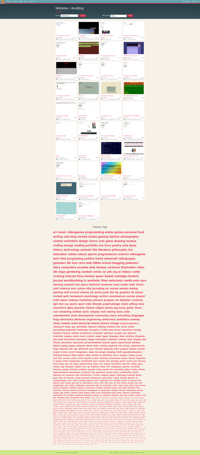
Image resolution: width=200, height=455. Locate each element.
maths (92, 398)
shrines (55, 426)
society (138, 424)
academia (103, 416)
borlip (58, 57)
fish (60, 358)
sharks (142, 398)
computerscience (128, 406)
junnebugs (104, 97)
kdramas (69, 423)
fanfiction (94, 284)
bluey (135, 39)
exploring (105, 159)
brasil (81, 392)
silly (113, 79)
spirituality (81, 326)
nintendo (112, 339)
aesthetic (93, 280)
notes (89, 426)
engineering (94, 319)
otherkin (69, 416)
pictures (122, 390)
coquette (91, 369)
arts (73, 288)
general (120, 419)
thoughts (93, 329)
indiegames (80, 385)
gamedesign (74, 372)
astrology (114, 361)
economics (131, 412)
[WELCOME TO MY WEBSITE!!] (134, 108)
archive (103, 296)
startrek (99, 430)
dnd (61, 304)
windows (57, 369)
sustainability (71, 421)
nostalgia (120, 276)
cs (57, 433)
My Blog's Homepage (61, 196)
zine (77, 375)
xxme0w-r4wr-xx (128, 37)
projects (124, 348)
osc (63, 375)
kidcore (98, 417)
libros (115, 355)
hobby (116, 377)
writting (63, 199)
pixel (140, 383)
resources (70, 375)
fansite (124, 383)
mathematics (126, 372)
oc (104, 271)
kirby (99, 416)
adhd (95, 433)
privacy (143, 385)
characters (84, 179)
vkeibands (138, 159)
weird (74, 323)
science (123, 254)
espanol (130, 437)
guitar (130, 307)
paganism (140, 435)
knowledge (92, 417)
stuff (56, 288)
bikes (143, 430)
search (139, 416)
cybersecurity (138, 345)
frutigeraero (82, 351)
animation (138, 139)
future (109, 435)
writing (108, 59)
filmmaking (131, 390)
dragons (105, 375)
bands (97, 414)
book (60, 339)
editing (133, 304)
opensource (60, 412)
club (98, 442)
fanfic (55, 363)
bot (103, 430)
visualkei (54, 438)
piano (109, 377)
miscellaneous (71, 442)
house (85, 437)
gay (73, 326)
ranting (126, 99)
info (120, 345)
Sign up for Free (186, 1)
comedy (135, 319)
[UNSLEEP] (66, 68)
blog (73, 236)
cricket (132, 416)
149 (75, 177)
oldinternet (136, 431)
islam (120, 437)
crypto (56, 351)
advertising (143, 437)
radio (129, 339)
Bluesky (75, 452)
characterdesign (59, 380)
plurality (69, 404)
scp (112, 435)
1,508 (143, 37)
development (86, 315)
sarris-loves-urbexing (106, 157)
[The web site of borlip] (66, 48)
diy (117, 292)
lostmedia (80, 431)
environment (71, 402)
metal (124, 304)
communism (90, 388)
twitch (124, 388)
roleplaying (141, 79)
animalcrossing (65, 438)
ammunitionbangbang (107, 177)
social (124, 326)
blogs (68, 326)
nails (145, 419)
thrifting (74, 416)
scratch (117, 400)
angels (93, 414)
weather (86, 410)
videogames (62, 79)
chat (144, 339)
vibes (140, 431)
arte (102, 241)
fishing (131, 414)
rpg (116, 307)
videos (126, 271)
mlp (55, 339)
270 (120, 157)
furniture (77, 424)
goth (66, 296)
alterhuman (101, 423)
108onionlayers (83, 157)
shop (122, 336)
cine (111, 380)
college (134, 402)
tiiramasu (59, 177)
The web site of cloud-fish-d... (108, 55)
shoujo (84, 431)
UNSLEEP (59, 75)
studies (131, 440)
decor (110, 430)
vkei (139, 380)
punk (106, 292)
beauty (95, 323)
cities (128, 442)
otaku (124, 419)
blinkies (136, 342)
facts (95, 437)
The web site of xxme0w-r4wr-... (132, 35)
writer (101, 424)
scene (113, 315)
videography (108, 404)
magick (144, 438)
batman (100, 428)
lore (125, 332)
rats (134, 419)
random (86, 271)
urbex (108, 159)
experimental (124, 342)
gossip (74, 438)
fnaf (118, 326)
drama (66, 412)
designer (124, 440)
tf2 (99, 390)
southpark (62, 410)
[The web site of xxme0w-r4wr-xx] (134, 28)
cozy (144, 395)
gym (135, 361)
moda (75, 336)
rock (103, 311)
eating (132, 199)
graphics (125, 292)
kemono (59, 99)
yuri (101, 363)
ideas (107, 412)
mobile (124, 424)
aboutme (79, 307)
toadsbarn (82, 57)
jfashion (131, 377)
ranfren (59, 444)
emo (136, 280)
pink (92, 267)
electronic (127, 398)
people (54, 412)
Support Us (32, 1)
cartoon (56, 366)
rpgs (61, 392)
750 (120, 37)
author (60, 414)
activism (65, 390)
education (60, 254)
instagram (77, 433)
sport (81, 304)
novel (102, 400)
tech (56, 258)
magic (98, 336)
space (84, 284)
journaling (108, 199)
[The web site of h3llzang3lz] (111, 128)
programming (73, 39)
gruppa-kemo (60, 97)
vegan (139, 437)
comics (83, 39)
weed (127, 408)
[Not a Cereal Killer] (66, 208)
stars (111, 383)
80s (121, 400)
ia (142, 431)
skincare (55, 410)
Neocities (57, 452)
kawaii (109, 276)
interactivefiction (82, 438)
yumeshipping (126, 433)
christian (110, 417)
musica (131, 241)
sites (101, 421)
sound (84, 412)
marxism (91, 437)
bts (64, 395)
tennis (95, 419)
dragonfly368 (105, 197)
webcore (92, 326)
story (119, 311)
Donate (117, 452)
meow (96, 383)
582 (120, 97)
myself (124, 380)
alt (115, 383)
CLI (121, 452)
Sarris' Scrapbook (105, 156)
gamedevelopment (132, 351)
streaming (65, 311)
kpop (132, 245)
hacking (102, 326)
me (134, 99)
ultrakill (139, 430)
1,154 (98, 57)
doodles (106, 430)
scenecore (57, 390)
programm (103, 438)
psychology (91, 296)
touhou (116, 372)
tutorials (107, 426)
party (118, 435)
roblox (61, 159)
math (132, 284)
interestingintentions (129, 97)
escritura (55, 430)
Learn (26, 1)
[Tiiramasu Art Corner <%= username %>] (66, 168)
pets (111, 329)
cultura (88, 412)
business (106, 284)
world (54, 414)
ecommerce (135, 398)
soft (68, 426)
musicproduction (83, 426)
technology (72, 249)
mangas (65, 414)
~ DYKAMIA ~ (82, 35)
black (101, 437)
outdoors (126, 392)
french (86, 428)
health (124, 284)
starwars (83, 402)
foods (131, 385)
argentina (106, 442)
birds (95, 345)
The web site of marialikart (130, 75)
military (131, 433)
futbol (65, 361)
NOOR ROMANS (83, 136)
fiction (140, 284)
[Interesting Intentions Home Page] (134, 88)
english (77, 366)
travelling (70, 395)
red (113, 440)
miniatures (102, 442)
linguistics (140, 358)
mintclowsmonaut (61, 157)
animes (141, 348)
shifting (102, 440)
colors (143, 414)
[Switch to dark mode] (198, 1)
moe (91, 431)
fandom (133, 276)
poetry (116, 245)
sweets (121, 431)
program (109, 300)
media (128, 280)
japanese (108, 348)
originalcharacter (107, 433)
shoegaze (64, 430)
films (104, 280)
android (94, 400)
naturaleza (66, 442)
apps (76, 363)
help (135, 404)
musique (55, 435)
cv (88, 423)
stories (114, 288)
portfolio (92, 245)
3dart (128, 424)
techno (111, 410)
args (98, 400)
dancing (141, 361)
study (56, 323)
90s (112, 292)
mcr (144, 402)
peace (110, 442)
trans (141, 304)
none (98, 392)
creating (86, 424)
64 (98, 197)
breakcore (73, 388)
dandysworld (130, 428)
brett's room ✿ (127, 176)
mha (76, 437)
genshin (88, 358)
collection (85, 404)
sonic (116, 79)
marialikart (127, 77)
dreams (132, 358)
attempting (86, 59)
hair (74, 419)
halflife (113, 442)
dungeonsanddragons (61, 440)
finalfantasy (87, 440)
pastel (129, 402)
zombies (135, 440)
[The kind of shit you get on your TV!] (134, 48)
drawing (59, 59)
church (91, 433)
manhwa (60, 397)
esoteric (103, 426)
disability (55, 437)
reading (67, 219)
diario (128, 440)
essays (59, 361)
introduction (85, 375)
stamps (107, 363)
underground (99, 431)
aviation (65, 421)
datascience (82, 444)
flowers (66, 332)
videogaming (136, 417)
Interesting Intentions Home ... (131, 95)
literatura (114, 395)
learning (82, 59)
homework (111, 421)
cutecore (65, 288)
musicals (131, 375)
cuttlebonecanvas (128, 136)
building (106, 423)
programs (136, 428)
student (138, 395)
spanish (56, 383)
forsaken (131, 79)
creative (90, 336)
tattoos (124, 410)
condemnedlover (128, 197)
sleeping (111, 351)
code (127, 311)
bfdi (97, 385)
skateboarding (85, 363)
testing (64, 345)
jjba (94, 424)
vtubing (79, 437)
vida (77, 416)
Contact (142, 452)
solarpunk (82, 433)
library (99, 419)
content (140, 428)
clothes (76, 311)
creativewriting (127, 431)
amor (96, 380)
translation (109, 406)
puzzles (105, 369)
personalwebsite (93, 342)
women (115, 419)
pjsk (73, 383)
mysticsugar (82, 77)
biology (137, 329)
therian (122, 408)
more (59, 437)
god (59, 400)
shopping (140, 336)
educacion (127, 329)
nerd (98, 408)
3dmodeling (57, 395)
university (63, 424)
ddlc (138, 442)
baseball (67, 406)
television (107, 355)
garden (64, 423)
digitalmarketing (89, 419)
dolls (73, 355)
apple (112, 431)
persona (141, 406)
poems (139, 355)
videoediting (68, 408)
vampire (59, 430)
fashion (81, 219)
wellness (81, 421)
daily (129, 430)
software (97, 300)
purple (101, 414)
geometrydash (77, 440)
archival (66, 444)
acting (84, 400)
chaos (87, 431)
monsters (79, 412)
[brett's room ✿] (134, 168)
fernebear (82, 97)
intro (84, 366)
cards (64, 426)
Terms (137, 452)
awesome (98, 398)
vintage (114, 323)
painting (58, 292)
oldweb (75, 332)
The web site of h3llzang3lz (108, 136)
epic (115, 410)
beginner (54, 442)
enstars (77, 419)
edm (80, 414)
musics (94, 431)
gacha (54, 423)
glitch (81, 424)
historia (64, 400)
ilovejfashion (132, 159)
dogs (61, 271)
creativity (64, 59)
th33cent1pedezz (83, 177)
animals (139, 119)
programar (104, 408)
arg (115, 271)
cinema (84, 292)
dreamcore (96, 377)
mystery (65, 369)
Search (15, 1)
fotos (88, 437)
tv (85, 280)
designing (79, 395)
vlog (121, 395)
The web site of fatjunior (130, 196)
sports (92, 254)
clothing (130, 336)
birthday (74, 369)
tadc (81, 440)
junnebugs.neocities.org (107, 95)
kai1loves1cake (128, 157)
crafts (136, 271)
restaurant (125, 414)
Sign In (194, 1)
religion (99, 307)
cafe (125, 400)
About (111, 452)
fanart (138, 307)
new (103, 435)
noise (136, 385)
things (87, 397)
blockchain (95, 430)
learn (108, 416)
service (74, 417)
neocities (68, 431)
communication (106, 431)
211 (143, 157)
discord (132, 332)
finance (66, 355)
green (81, 410)
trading (89, 408)
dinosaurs (88, 395)
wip (75, 348)
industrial (76, 435)
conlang (93, 428)
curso (124, 421)
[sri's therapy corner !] (111, 108)
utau (119, 388)
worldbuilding (73, 280)
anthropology (56, 419)
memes (90, 276)
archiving (63, 444)
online (75, 380)
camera (116, 199)
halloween (113, 416)
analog (120, 412)
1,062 (143, 57)
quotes (68, 424)
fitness (56, 342)
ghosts (97, 424)
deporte (60, 402)
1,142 (120, 57)
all (100, 355)
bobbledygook (83, 217)
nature (82, 254)
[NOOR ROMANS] (89, 128)
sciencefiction (139, 419)
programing (75, 258)
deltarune (80, 319)
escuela (61, 406)
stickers (121, 398)
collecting (103, 358)
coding (58, 245)
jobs (83, 442)
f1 (87, 400)
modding (83, 369)
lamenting (96, 59)
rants (94, 421)
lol (101, 385)
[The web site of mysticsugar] (89, 68)
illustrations (81, 428)
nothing (103, 345)
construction (117, 404)
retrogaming (100, 404)
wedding (70, 417)
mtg (117, 428)
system (124, 358)
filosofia (65, 435)
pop (91, 402)
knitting (131, 355)
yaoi (91, 348)
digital (56, 345)
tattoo (137, 423)
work (55, 358)
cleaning (87, 416)
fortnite (70, 377)
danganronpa (58, 385)
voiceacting (111, 424)
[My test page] (89, 168)
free (108, 366)
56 (120, 197)
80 (143, 177)
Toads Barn (81, 55)
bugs (55, 348)
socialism (119, 410)
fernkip (126, 117)
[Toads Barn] (89, 48)
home (126, 385)
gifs (77, 383)
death (93, 392)
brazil (106, 417)
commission (119, 433)
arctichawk (59, 37)
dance (64, 300)
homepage (63, 416)
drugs (133, 423)
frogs (77, 421)
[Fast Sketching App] (66, 128)
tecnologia (100, 351)
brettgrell (127, 177)
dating (107, 438)
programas (119, 414)
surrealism (96, 410)
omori (67, 397)
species (63, 431)
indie (88, 304)
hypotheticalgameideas (90, 199)
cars (143, 280)
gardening (73, 271)
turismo (111, 419)
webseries (63, 419)
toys (140, 179)
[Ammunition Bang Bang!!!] (111, 168)
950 (75, 77)
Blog (124, 452)
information (101, 339)
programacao (117, 417)
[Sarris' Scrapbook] (111, 148)
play (97, 428)
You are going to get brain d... (63, 95)
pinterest (73, 390)
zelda (73, 437)
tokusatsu (55, 444)
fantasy (101, 267)
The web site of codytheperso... (87, 196)
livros (68, 400)
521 (98, 117)
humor (97, 375)
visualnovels (114, 358)
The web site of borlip (61, 55)
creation (126, 417)
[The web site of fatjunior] (134, 188)
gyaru (140, 363)
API (128, 452)
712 (143, 77)
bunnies (131, 383)
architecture (86, 332)
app (62, 366)
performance (112, 428)
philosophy (90, 219)
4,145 (98, 37)
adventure (85, 377)
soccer (117, 329)
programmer (94, 406)
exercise (126, 437)
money (126, 345)
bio (111, 369)
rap (88, 366)
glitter (54, 431)
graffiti (85, 421)
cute (125, 245)
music (132, 59)
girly (112, 402)
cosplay (68, 336)
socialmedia (135, 392)
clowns (55, 402)
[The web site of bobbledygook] (89, 208)
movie (82, 336)
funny (122, 307)
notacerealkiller (60, 217)
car (101, 395)
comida (130, 296)
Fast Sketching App (61, 136)
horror (93, 241)
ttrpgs (91, 339)
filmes (119, 392)
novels (78, 377)
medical (139, 410)
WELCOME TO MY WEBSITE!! (132, 116)
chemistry (74, 400)
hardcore (82, 416)
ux (89, 428)
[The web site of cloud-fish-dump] (111, 48)
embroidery (110, 437)
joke (109, 438)
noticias (54, 433)
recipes (68, 383)
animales (61, 408)
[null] (57, 156)
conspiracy (86, 417)
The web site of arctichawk (63, 35)
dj (65, 404)
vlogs (122, 426)
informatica (70, 339)
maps (116, 412)
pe (110, 39)
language (114, 336)
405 (120, 117)
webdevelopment (60, 372)
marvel (129, 361)
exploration (59, 438)
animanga (142, 412)
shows (139, 292)
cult (83, 440)
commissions (117, 296)
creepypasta (116, 366)
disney (72, 433)
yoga (74, 404)
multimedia (102, 406)
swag (120, 385)
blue (114, 392)
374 (98, 137)
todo (98, 433)
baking (134, 288)
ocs (68, 159)
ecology (55, 406)
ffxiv (138, 388)
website (124, 288)
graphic (87, 392)
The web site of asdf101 (107, 35)
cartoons (112, 179)
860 (98, 77)
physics (106, 342)
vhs (110, 414)
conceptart (67, 79)
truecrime (96, 412)
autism (80, 355)
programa (69, 419)
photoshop (74, 444)
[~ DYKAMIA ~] (89, 28)
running (56, 388)
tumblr (120, 406)
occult (71, 351)
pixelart (140, 296)
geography (105, 390)
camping (117, 430)
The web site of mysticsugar (86, 75)
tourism (55, 417)
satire (140, 433)
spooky (77, 438)
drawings (69, 366)
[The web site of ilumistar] (111, 68)
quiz (72, 431)
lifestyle (97, 304)
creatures (88, 438)
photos (120, 199)
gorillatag (88, 39)
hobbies (111, 326)
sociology (102, 412)
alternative (81, 339)
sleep (91, 351)
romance (66, 358)
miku (117, 408)
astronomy (66, 342)
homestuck (76, 296)
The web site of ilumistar (107, 75)
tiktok (143, 410)
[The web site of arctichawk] (66, 28)
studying (114, 99)
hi (127, 410)
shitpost (132, 430)
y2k (109, 271)
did (116, 421)
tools (126, 395)
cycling (90, 424)
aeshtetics (87, 79)
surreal (61, 421)
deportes (90, 380)
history (95, 219)
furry (68, 99)
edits (140, 442)
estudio (64, 428)
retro (81, 263)
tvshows (99, 348)
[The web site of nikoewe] (66, 108)
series (98, 292)
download (95, 444)
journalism (119, 369)
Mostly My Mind (83, 116)
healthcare (136, 414)
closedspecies (56, 424)
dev (54, 397)
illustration (128, 267)
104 (120, 177)
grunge (96, 395)
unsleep (59, 77)
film (94, 249)
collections (98, 438)
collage (56, 392)
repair (121, 438)
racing (59, 417)
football (57, 296)
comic (97, 271)
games (68, 39)
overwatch (105, 437)
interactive (85, 372)
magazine (120, 421)
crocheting (84, 423)
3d (132, 292)
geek (136, 430)
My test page (82, 176)
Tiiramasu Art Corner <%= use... (64, 176)
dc (137, 408)
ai (119, 271)
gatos (114, 342)
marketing (85, 300)
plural (95, 416)
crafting (122, 339)
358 (143, 137)
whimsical (69, 437)
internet (70, 276)
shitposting (105, 421)
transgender (74, 361)
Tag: (105, 15)
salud (101, 410)
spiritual (54, 440)
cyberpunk (58, 326)
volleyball (115, 390)
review (144, 428)
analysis (124, 416)
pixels (109, 372)
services (77, 406)
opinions (117, 442)
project (118, 332)
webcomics (109, 319)
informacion (116, 431)
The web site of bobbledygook (86, 216)
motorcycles (120, 440)
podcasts (75, 414)
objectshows (88, 383)
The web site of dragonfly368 (108, 196)
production (88, 139)
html (63, 258)
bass (123, 437)
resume (101, 361)
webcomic (116, 280)
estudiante (55, 421)
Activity (21, 1)
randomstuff (134, 435)
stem (82, 437)
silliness (110, 440)
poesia (128, 421)
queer (100, 276)
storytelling (59, 329)
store (136, 400)
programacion (107, 254)
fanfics (71, 426)
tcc (57, 414)
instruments (135, 437)
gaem (104, 39)
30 (75, 217)
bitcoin (90, 410)
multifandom (93, 438)
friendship (79, 417)
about (89, 345)
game (109, 241)
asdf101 (104, 37)
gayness (85, 99)
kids (108, 428)
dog (93, 372)
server (104, 428)
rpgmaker (117, 426)
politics (89, 258)
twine (78, 402)
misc (106, 400)
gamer (55, 408)
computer (98, 332)
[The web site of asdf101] (111, 28)
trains (124, 402)
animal (75, 431)
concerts (117, 424)
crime (96, 435)
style (62, 383)
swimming (106, 410)
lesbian (131, 395)
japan (105, 336)
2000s (97, 263)
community (102, 315)
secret (70, 444)
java (92, 412)
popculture (101, 372)
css (66, 304)
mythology (121, 375)
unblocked (92, 404)
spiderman (121, 428)
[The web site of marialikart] (134, 68)
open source (64, 452)
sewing (111, 311)
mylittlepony (138, 426)
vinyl (132, 431)
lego (85, 408)
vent (82, 397)
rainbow (135, 438)
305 (98, 157)
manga (68, 245)
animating (136, 433)
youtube (82, 267)
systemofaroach (128, 57)
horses (62, 404)
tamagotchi (117, 438)
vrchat (106, 435)
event (94, 408)
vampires (123, 355)
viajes (100, 435)
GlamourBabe (82, 156)
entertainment (61, 315)
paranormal (117, 159)
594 (98, 97)
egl (136, 416)
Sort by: (57, 15)
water (79, 423)
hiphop (72, 385)
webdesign (82, 329)
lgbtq (116, 179)
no (129, 380)
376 (143, 117)
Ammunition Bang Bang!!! (107, 176)
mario (141, 400)
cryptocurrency (85, 435)
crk (86, 430)
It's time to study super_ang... (131, 156)
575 (143, 97)
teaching (57, 375)
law (136, 383)
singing (137, 339)
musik (72, 440)
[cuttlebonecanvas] (134, 128)
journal (58, 280)
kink (139, 438)
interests (57, 355)
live (68, 428)
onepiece (60, 426)
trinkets (75, 408)
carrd (104, 377)
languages (137, 315)
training (101, 433)
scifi (66, 292)
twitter (117, 437)
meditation (68, 433)
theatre (133, 348)
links (61, 377)
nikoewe (59, 117)
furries (69, 119)
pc (121, 402)
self (120, 442)
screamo (96, 139)
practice (73, 430)
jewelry (67, 392)
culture (81, 288)
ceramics (59, 423)
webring (86, 442)
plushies (137, 179)
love (75, 263)
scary (102, 417)
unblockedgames (124, 435)
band (116, 348)
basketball (71, 329)
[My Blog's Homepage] (66, 188)
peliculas (126, 363)
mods (95, 423)
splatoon (126, 366)
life (69, 263)
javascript (85, 323)
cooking (58, 276)
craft (66, 385)
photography (130, 236)
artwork (70, 414)
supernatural (85, 406)
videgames (79, 442)
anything (112, 345)
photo (74, 358)
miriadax (112, 438)
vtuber (131, 326)
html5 (119, 351)
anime (92, 139)
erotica (142, 424)
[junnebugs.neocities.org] (111, 88)
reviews (65, 323)
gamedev (59, 263)
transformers (106, 398)
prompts (131, 442)
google (130, 435)
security (134, 380)
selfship (75, 428)
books (92, 236)
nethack (92, 99)
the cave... (81, 95)
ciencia (116, 440)
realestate (107, 402)
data (106, 383)
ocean (69, 380)
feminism (131, 388)
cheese (132, 438)
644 (75, 97)
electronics (66, 319)
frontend (106, 440)
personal (131, 232)
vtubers (117, 402)
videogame (137, 254)
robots (135, 372)
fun (130, 249)
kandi (68, 410)
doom (115, 406)
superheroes (131, 426)
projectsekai (87, 444)
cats (126, 39)
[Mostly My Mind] (89, 108)
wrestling (107, 388)
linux (80, 276)
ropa (75, 412)
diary (56, 267)
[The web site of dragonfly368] (111, 188)
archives (112, 426)
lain (71, 363)
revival (144, 433)
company (83, 430)
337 (75, 157)
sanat (113, 430)
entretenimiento (97, 440)
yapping (142, 417)
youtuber (87, 433)
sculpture (119, 416)
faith (144, 440)
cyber (139, 404)
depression (140, 421)
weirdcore (92, 39)
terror (130, 417)
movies (63, 219)
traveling (117, 380)
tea (90, 400)
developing (59, 442)
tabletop (71, 412)
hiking (134, 363)
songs (114, 388)
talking (72, 424)
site (71, 348)
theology (90, 421)
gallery (112, 375)
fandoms (57, 332)
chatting (131, 410)
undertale (58, 336)
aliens (95, 363)
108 (98, 177)
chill (59, 416)
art (80, 39)
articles (68, 430)
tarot (95, 361)
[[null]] (66, 148)
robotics (74, 392)
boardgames (93, 390)
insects (81, 408)
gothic (122, 361)
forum (77, 410)
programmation (123, 430)
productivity (140, 440)
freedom (106, 414)
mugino (58, 197)
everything (124, 315)
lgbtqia (73, 410)
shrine (115, 385)
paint (78, 444)
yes (135, 410)
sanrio (73, 304)
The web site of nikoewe (62, 116)
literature (104, 249)
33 (143, 197)
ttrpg (56, 319)
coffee (105, 329)
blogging (118, 263)
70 (75, 197)
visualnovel (88, 414)
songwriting (60, 435)
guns (125, 428)
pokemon (132, 263)
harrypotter (75, 423)
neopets (91, 440)
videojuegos (126, 258)
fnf (65, 377)
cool (55, 311)
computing (100, 402)
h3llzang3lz (104, 137)
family (134, 369)
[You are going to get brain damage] (66, 88)
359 (120, 137)
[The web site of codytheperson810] (89, 188)
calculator (114, 433)
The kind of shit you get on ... (131, 55)
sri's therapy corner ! (106, 116)
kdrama (125, 412)
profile (95, 355)
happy (91, 442)
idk (55, 271)
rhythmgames (62, 433)
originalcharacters (129, 323)
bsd (83, 414)
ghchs (138, 375)
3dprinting (142, 408)
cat (92, 292)
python (127, 369)
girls (145, 400)
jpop (79, 400)
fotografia (64, 388)
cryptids (105, 424)
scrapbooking (105, 419)
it (100, 329)
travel (99, 258)
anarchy (93, 426)
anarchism (114, 398)
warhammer (68, 440)
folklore (98, 426)
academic (132, 424)
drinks (143, 442)
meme (102, 366)
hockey (114, 414)
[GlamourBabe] (89, 148)
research (63, 348)
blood (69, 435)
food (60, 219)
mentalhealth (86, 361)
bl (81, 383)
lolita (128, 400)
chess (98, 369)
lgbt (55, 304)
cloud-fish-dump (105, 57)
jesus (132, 400)
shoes (91, 416)
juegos (71, 345)
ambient (82, 419)
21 (98, 217)
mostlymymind (83, 117)
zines (74, 315)
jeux (124, 438)
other (88, 355)
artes (72, 406)
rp (137, 377)
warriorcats (111, 408)
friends (90, 307)
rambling (136, 59)
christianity (107, 385)
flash (136, 406)
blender (123, 377)
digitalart (125, 300)
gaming (103, 236)
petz (98, 421)
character (55, 428)
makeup (73, 300)
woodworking (124, 442)
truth (126, 426)
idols (115, 435)
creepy (124, 404)
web (89, 263)
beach (98, 437)
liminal (141, 423)
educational (74, 397)
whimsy (141, 369)
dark (118, 383)
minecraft (110, 258)
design (83, 241)
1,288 (75, 57)
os (56, 431)
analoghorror (128, 423)
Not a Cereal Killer (60, 216)
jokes (135, 442)
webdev (111, 400)
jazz (65, 402)
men (89, 99)
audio (101, 383)
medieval (64, 417)
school (106, 263)
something (128, 438)
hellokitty (106, 395)
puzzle (95, 358)
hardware (132, 408)
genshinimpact (120, 423)
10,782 (75, 37)
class (80, 435)
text (122, 417)
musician (94, 442)
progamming (106, 392)
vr (54, 361)
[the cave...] (89, 88)
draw (94, 402)
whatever (56, 404)
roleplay (95, 311)
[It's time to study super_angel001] (134, 148)
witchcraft (83, 348)
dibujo (59, 431)
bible (129, 416)
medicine (95, 366)
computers (136, 79)
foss (121, 424)
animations (116, 363)
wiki (107, 361)
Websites (9, 1)
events (81, 358)
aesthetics (123, 319)
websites (80, 345)
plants (81, 99)
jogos (61, 363)
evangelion (63, 437)
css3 (141, 438)
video (140, 267)
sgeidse (59, 137)
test (77, 284)
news (116, 284)
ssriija (103, 117)
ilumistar (104, 77)
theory (60, 428)
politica (92, 444)
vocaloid (69, 284)
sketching (60, 39)
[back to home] (3, 2)
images (139, 402)
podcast (140, 390)
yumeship (130, 404)
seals (71, 428)
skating (79, 404)
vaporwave (78, 342)
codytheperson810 (84, 197)
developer (135, 366)
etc (107, 288)
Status (132, 452)
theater (55, 400)
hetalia (92, 423)
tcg (75, 442)
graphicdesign (111, 304)
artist (56, 300)
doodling (64, 39)
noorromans (82, 137)
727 (120, 77)
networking (134, 421)
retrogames (129, 419)
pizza (55, 377)
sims (72, 435)
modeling (137, 412)
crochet (106, 79)
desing (114, 437)
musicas (76, 426)
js (140, 414)
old (88, 402)
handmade (78, 430)
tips (63, 442)
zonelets (99, 388)
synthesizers (92, 435)
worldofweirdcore (83, 37)
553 (75, 117)
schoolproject (112, 423)
